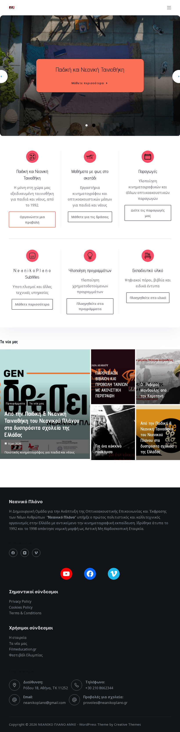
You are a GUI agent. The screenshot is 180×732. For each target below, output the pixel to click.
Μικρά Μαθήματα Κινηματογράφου (90, 69)
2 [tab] (93, 125)
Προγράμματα (15, 403)
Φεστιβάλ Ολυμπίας (26, 655)
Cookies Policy (20, 607)
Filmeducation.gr (22, 649)
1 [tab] (87, 125)
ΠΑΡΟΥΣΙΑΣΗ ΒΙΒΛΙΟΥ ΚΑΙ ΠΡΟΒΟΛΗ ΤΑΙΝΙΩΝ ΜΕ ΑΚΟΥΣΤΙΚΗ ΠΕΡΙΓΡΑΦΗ (111, 384)
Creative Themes (127, 724)
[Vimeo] (36, 553)
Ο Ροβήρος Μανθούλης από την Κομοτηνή (153, 390)
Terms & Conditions (25, 613)
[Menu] (169, 8)
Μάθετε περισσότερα (88, 83)
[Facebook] (13, 553)
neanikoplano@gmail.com (44, 702)
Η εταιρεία (18, 637)
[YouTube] (25, 553)
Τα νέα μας (36, 403)
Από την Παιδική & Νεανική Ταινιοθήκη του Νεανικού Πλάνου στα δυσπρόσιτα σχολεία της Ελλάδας (41, 424)
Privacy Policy (20, 601)
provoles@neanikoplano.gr (105, 702)
